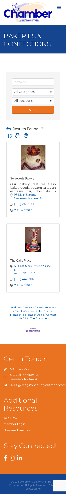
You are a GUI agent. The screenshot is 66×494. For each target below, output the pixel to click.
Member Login (14, 424)
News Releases (46, 307)
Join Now (10, 418)
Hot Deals (44, 311)
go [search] (34, 110)
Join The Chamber (36, 318)
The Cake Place (20, 260)
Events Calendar (25, 311)
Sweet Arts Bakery (22, 178)
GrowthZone (33, 488)
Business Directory (22, 307)
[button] (8, 129)
